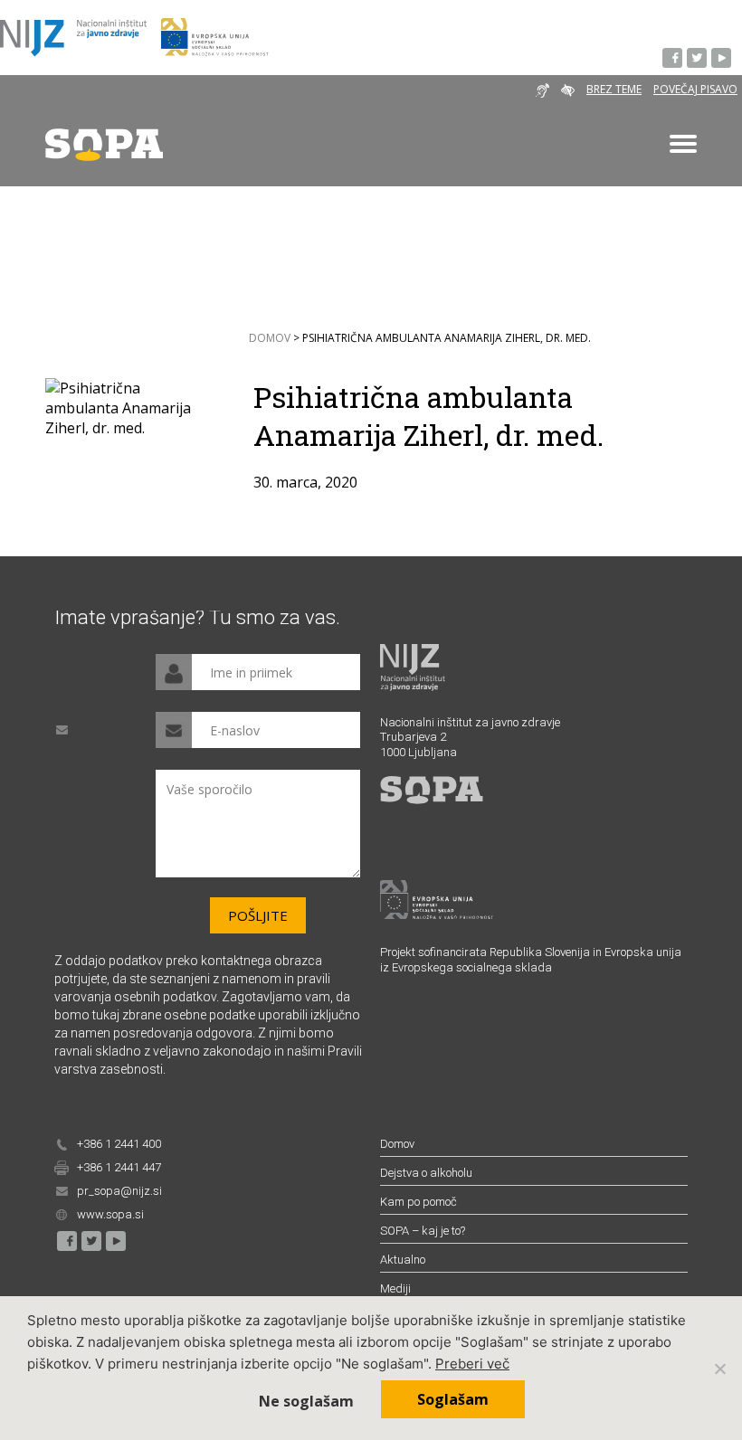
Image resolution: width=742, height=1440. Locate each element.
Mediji (395, 1288)
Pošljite (258, 915)
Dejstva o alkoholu (426, 1172)
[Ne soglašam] (719, 1368)
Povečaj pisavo (695, 89)
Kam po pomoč (418, 1201)
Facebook (673, 59)
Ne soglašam (306, 1401)
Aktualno (402, 1259)
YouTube (722, 59)
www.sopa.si (110, 1214)
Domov (269, 338)
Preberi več (472, 1363)
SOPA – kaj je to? (422, 1230)
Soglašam (453, 1399)
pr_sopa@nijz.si (119, 1191)
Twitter (698, 59)
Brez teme (614, 89)
